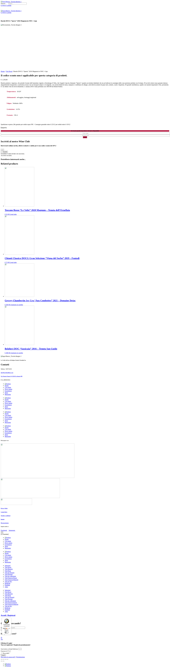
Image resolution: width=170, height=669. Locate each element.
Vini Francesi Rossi (11, 578)
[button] (4, 152)
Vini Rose (8, 571)
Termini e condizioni (5, 515)
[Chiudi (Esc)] (1, 659)
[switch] (7, 632)
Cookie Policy (4, 512)
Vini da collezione (10, 576)
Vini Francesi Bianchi (11, 580)
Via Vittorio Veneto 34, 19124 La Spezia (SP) (11, 376)
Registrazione (20, 657)
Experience (8, 391)
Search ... (3, 3)
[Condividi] (3, 659)
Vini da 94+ (8, 581)
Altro (6, 587)
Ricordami (6, 653)
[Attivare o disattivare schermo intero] (5, 659)
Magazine (8, 394)
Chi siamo (8, 387)
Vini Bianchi (9, 569)
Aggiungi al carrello (17, 305)
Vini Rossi (9, 71)
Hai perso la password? (8, 657)
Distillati (7, 585)
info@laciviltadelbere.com (7, 372)
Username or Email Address (9, 649)
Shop (6, 393)
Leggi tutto (13, 214)
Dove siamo (8, 389)
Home (3, 71)
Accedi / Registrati (8, 615)
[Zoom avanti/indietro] (7, 659)
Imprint (2, 519)
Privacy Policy (4, 508)
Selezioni (7, 565)
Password (4, 651)
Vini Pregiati (8, 574)
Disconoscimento (5, 523)
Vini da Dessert (9, 572)
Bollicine (7, 583)
